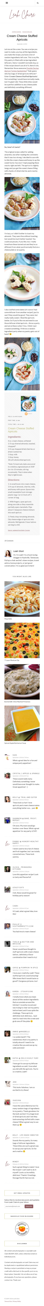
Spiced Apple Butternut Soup (15, 743)
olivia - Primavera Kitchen (22, 868)
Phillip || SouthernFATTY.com (23, 925)
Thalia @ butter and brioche (23, 943)
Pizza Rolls (8, 619)
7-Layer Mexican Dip (11, 660)
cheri (15, 906)
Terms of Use (8, 1301)
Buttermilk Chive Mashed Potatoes (17, 702)
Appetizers (16, 31)
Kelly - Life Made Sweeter (26, 1135)
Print (30, 413)
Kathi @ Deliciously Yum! (26, 1058)
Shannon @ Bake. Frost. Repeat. (25, 819)
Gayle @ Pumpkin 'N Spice (25, 968)
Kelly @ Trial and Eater (25, 797)
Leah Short (18, 551)
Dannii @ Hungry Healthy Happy (26, 842)
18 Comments (8, 541)
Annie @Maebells (21, 1032)
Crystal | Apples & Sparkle (26, 773)
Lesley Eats (18, 887)
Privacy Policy (17, 1301)
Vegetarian (27, 31)
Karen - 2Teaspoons (23, 991)
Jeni (15, 1082)
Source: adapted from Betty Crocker (19, 530)
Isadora (17, 1100)
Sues (15, 755)
